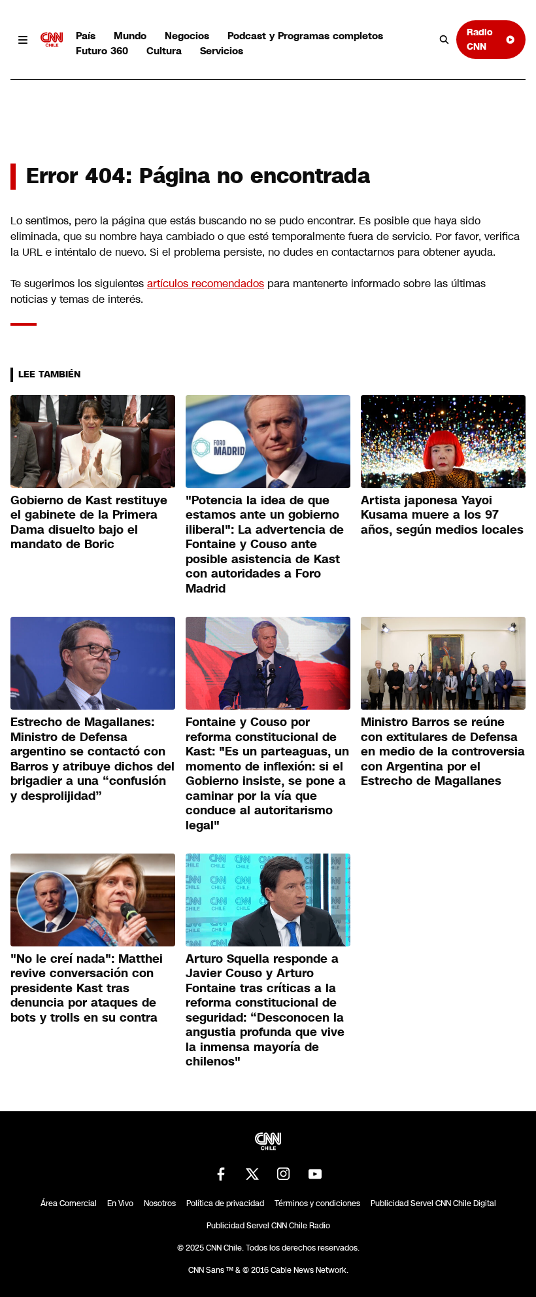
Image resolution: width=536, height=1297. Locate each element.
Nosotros (160, 1203)
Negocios (187, 36)
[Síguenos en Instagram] (283, 1174)
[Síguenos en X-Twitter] (252, 1174)
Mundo (130, 36)
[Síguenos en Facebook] (220, 1174)
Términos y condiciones (317, 1203)
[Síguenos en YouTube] (315, 1174)
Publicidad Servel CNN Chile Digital (433, 1203)
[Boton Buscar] (444, 40)
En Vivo (120, 1203)
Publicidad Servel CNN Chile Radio (268, 1225)
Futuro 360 (102, 51)
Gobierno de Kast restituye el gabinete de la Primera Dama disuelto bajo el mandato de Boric (88, 522)
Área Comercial (69, 1203)
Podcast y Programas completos (305, 36)
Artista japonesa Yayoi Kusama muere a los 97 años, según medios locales (442, 515)
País (85, 36)
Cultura (164, 51)
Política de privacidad (225, 1203)
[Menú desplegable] (22, 39)
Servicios (221, 51)
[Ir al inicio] (52, 40)
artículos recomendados (205, 283)
